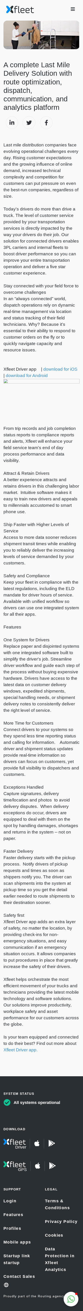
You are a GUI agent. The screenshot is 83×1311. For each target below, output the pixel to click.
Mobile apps (17, 1242)
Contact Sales (19, 1276)
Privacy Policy (61, 1221)
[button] (71, 1299)
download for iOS (60, 369)
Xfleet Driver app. (20, 1049)
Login (9, 1201)
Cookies (54, 1235)
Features (13, 1214)
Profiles (12, 1228)
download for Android (27, 375)
